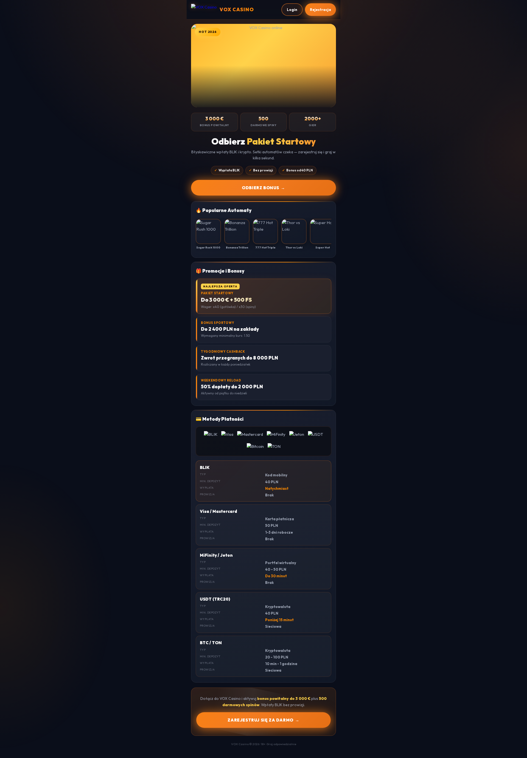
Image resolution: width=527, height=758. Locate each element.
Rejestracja (320, 9)
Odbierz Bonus (263, 187)
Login (292, 9)
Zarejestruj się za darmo (263, 720)
